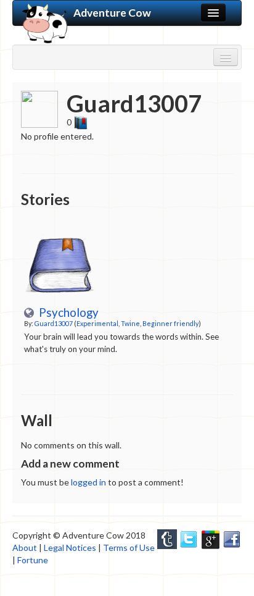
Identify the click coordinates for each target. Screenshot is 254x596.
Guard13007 (54, 323)
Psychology (66, 312)
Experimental (97, 323)
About (24, 547)
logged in (88, 482)
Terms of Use (129, 547)
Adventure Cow (112, 12)
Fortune (32, 560)
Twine (130, 323)
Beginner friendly (170, 323)
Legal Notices (70, 547)
